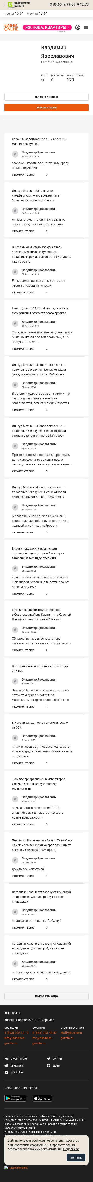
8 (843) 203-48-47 (44, 1032)
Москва (32, 13)
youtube (16, 1072)
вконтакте (18, 1058)
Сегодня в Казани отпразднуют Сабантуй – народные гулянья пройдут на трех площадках (41, 896)
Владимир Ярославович (39, 152)
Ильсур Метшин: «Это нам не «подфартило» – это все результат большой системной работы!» (36, 195)
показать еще (46, 996)
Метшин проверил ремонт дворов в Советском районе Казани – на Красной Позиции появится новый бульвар (41, 614)
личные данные (46, 96)
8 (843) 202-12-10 (16, 1032)
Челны (9, 13)
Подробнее (71, 1149)
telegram (17, 1065)
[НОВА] (46, 27)
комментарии (47, 107)
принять (76, 1157)
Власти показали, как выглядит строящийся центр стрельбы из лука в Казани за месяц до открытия (38, 553)
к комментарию (23, 174)
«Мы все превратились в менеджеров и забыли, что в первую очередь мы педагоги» (38, 783)
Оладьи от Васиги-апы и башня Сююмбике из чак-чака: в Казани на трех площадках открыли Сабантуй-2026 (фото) (42, 845)
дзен (56, 1065)
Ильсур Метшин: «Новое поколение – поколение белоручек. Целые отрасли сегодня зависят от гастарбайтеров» (39, 369)
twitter (57, 1058)
